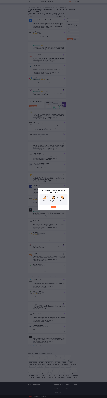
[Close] (68, 189)
